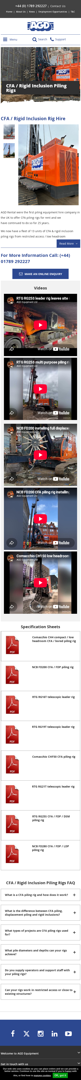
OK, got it (60, 1075)
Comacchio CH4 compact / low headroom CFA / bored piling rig (54, 639)
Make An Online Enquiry (43, 274)
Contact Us (58, 6)
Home (9, 11)
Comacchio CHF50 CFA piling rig (53, 756)
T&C (73, 11)
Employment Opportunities (53, 11)
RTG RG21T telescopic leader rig (53, 786)
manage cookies (42, 1075)
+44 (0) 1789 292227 (31, 6)
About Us (21, 11)
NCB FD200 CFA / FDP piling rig (53, 667)
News (32, 11)
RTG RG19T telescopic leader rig (53, 727)
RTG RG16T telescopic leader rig (53, 697)
